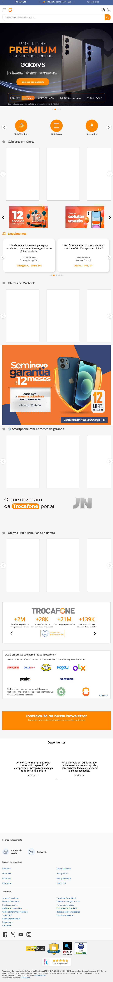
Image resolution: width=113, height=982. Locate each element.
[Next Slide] (109, 127)
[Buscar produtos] (107, 17)
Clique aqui (25, 977)
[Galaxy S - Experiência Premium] (56, 65)
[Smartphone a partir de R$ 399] (28, 217)
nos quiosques (40, 975)
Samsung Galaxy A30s (29, 260)
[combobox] (56, 17)
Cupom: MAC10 (16, 293)
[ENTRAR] (103, 9)
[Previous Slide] (4, 127)
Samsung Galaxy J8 (83, 260)
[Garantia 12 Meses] (56, 385)
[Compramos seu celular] (84, 217)
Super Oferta (15, 151)
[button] (52, 109)
